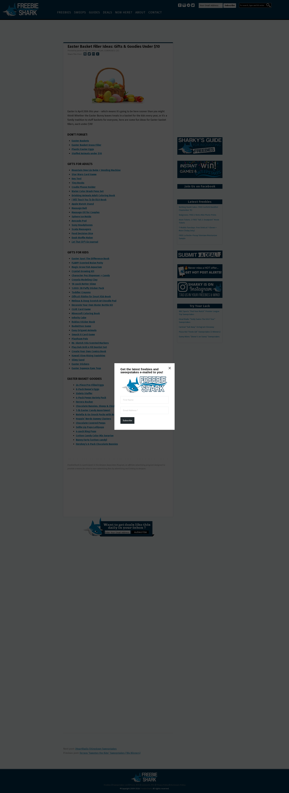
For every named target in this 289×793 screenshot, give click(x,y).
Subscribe (127, 420)
